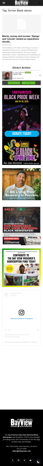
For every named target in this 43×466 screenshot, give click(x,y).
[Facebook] (12, 460)
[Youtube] (30, 460)
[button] (3, 3)
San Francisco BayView (12, 342)
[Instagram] (18, 460)
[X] (24, 460)
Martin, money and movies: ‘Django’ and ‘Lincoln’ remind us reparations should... (21, 39)
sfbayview (26, 342)
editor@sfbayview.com (21, 451)
